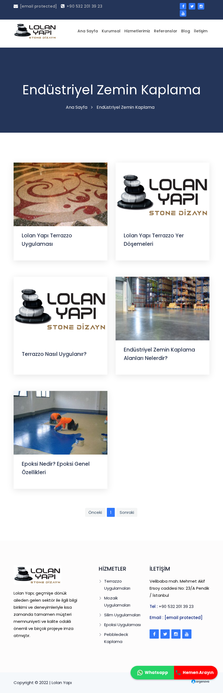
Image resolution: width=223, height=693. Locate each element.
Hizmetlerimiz (137, 31)
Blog (185, 31)
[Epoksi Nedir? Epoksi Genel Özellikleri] (60, 422)
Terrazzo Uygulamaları (117, 584)
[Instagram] (176, 634)
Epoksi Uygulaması (122, 624)
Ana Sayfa (88, 31)
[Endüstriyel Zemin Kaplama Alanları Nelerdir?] (162, 308)
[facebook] (183, 6)
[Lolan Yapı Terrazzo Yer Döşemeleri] (162, 194)
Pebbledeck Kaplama (116, 638)
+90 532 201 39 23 (84, 6)
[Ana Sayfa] (35, 31)
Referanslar (165, 31)
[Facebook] (154, 634)
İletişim (200, 31)
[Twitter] (165, 634)
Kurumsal (111, 31)
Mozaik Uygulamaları (117, 601)
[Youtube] (186, 634)
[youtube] (183, 13)
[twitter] (192, 6)
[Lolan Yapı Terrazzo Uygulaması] (60, 194)
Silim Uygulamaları (122, 615)
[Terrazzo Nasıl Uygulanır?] (60, 308)
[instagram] (201, 6)
